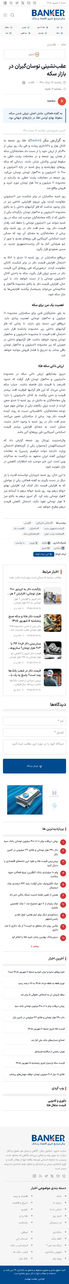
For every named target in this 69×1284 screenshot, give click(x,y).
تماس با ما (55, 1209)
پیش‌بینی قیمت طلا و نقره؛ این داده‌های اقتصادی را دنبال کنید (31, 863)
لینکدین (57, 548)
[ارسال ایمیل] (28, 3)
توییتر (32, 543)
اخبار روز (57, 1216)
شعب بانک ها (20, 1252)
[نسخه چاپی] (23, 82)
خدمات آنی (22, 1239)
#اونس (27, 523)
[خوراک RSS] (11, 3)
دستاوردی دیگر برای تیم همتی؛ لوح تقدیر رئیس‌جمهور (36, 917)
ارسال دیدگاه (33, 766)
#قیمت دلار (19, 528)
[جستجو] (12, 15)
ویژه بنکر (57, 1259)
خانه (63, 45)
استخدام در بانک (19, 1245)
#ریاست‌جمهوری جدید (54, 528)
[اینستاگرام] (5, 3)
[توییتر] (23, 3)
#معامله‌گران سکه (31, 534)
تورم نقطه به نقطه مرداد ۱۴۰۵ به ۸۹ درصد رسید (41, 983)
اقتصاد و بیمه (20, 1196)
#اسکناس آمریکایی (44, 523)
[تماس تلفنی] (34, 3)
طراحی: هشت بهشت (35, 1279)
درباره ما (57, 1203)
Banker (35, 140)
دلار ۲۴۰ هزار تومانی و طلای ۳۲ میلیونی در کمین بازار (32, 852)
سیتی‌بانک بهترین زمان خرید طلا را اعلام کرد (35, 937)
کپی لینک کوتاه (42, 554)
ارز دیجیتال (55, 1223)
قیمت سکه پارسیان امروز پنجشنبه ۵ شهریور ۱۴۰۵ (40, 1063)
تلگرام (44, 543)
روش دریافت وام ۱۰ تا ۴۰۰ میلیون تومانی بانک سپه (31, 841)
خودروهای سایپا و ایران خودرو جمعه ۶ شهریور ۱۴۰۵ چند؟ (36, 972)
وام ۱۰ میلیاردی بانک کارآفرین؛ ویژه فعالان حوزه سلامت (33, 874)
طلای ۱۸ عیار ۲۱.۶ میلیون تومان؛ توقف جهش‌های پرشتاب (37, 1074)
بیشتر (36, 946)
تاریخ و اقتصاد (20, 1203)
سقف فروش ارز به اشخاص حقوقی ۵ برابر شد (43, 995)
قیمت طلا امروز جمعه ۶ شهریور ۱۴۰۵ (46, 1029)
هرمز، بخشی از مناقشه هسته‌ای (50, 1051)
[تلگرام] (17, 3)
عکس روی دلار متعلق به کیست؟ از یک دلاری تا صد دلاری (31, 928)
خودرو (24, 1209)
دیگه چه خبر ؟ (53, 1245)
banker (51, 101)
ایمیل (44, 548)
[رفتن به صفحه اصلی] (48, 15)
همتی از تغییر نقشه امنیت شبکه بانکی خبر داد (34, 895)
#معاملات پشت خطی (54, 534)
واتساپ (18, 543)
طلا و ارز (51, 45)
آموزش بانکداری (53, 1252)
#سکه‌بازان (34, 528)
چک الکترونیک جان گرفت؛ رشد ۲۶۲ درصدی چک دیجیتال (32, 886)
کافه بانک (56, 1239)
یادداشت (23, 1223)
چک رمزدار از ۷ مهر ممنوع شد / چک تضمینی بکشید (34, 906)
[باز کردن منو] (5, 15)
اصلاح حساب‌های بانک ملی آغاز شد (48, 1040)
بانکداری (57, 1232)
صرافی (24, 1232)
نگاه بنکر (23, 1259)
